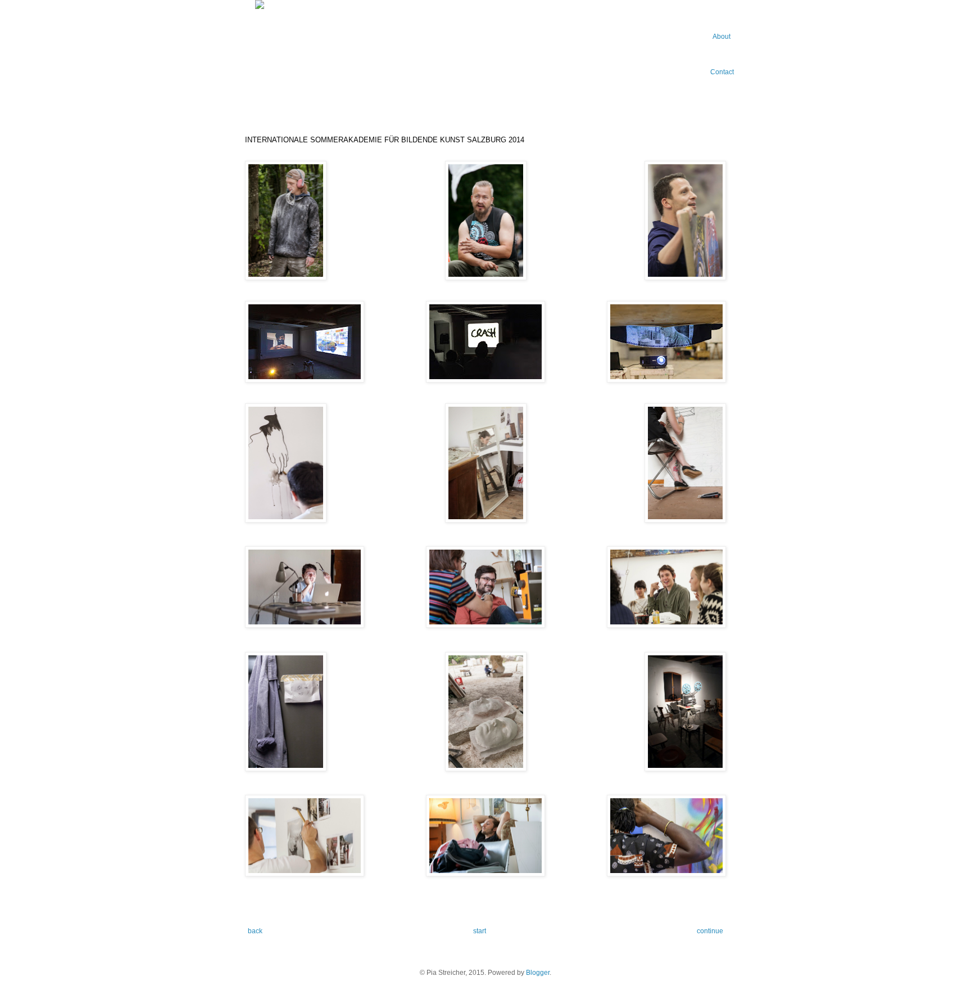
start (479, 931)
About (721, 37)
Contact (722, 72)
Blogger (538, 973)
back (255, 931)
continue (710, 931)
